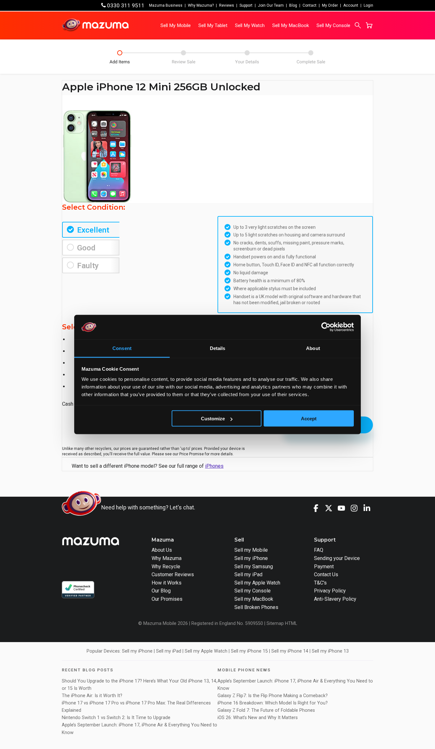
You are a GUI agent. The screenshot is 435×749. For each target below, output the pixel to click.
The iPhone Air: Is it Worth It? (92, 695)
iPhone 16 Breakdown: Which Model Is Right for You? (273, 703)
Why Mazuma (167, 558)
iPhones (214, 466)
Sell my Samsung (253, 567)
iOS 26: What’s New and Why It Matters (258, 717)
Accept (309, 418)
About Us (162, 550)
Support (246, 5)
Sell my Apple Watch (257, 583)
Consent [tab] (122, 348)
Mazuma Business (165, 5)
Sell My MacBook (290, 25)
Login (368, 5)
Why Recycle (166, 567)
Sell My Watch (250, 25)
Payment (324, 567)
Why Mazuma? (201, 5)
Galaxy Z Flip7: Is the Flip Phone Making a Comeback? (273, 695)
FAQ (318, 550)
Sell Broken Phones (256, 607)
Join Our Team (271, 5)
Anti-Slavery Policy (335, 599)
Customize (213, 418)
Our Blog (161, 591)
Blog (293, 5)
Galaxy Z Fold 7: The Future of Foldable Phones (266, 710)
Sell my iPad (248, 574)
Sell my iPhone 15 (249, 651)
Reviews (226, 5)
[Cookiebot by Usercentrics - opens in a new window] (326, 327)
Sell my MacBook (253, 599)
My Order (330, 5)
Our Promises (167, 599)
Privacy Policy (330, 591)
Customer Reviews (173, 574)
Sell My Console (333, 25)
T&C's (320, 583)
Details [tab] (217, 348)
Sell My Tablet (212, 25)
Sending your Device (337, 558)
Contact (310, 5)
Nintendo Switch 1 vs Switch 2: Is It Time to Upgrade (117, 717)
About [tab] (313, 348)
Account (350, 5)
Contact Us (326, 574)
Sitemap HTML (282, 623)
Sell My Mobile (175, 25)
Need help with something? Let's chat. (148, 507)
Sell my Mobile (251, 550)
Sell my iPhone (251, 558)
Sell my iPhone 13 (330, 651)
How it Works (167, 583)
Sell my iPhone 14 (289, 651)
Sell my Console (252, 591)
